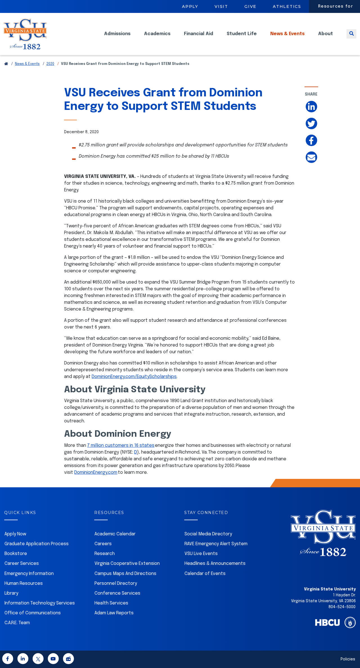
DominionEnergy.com (95, 472)
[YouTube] (53, 660)
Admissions (117, 33)
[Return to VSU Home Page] (6, 64)
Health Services (111, 603)
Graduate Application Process (36, 544)
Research (104, 553)
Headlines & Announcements (215, 563)
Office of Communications (32, 613)
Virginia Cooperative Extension (127, 563)
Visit (221, 6)
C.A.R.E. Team (17, 623)
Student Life (242, 33)
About (325, 33)
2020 (50, 64)
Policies (348, 659)
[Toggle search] (351, 34)
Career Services (21, 563)
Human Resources (23, 583)
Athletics (287, 6)
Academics (157, 33)
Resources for (335, 6)
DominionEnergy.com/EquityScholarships (134, 376)
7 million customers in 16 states (120, 445)
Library (11, 593)
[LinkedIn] (23, 660)
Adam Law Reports (114, 613)
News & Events (287, 33)
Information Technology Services (39, 603)
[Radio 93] (68, 660)
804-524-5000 (342, 607)
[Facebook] (7, 660)
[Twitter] (38, 660)
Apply (190, 6)
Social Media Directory (208, 534)
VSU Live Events (201, 553)
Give (250, 6)
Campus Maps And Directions (125, 573)
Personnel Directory (115, 583)
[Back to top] (351, 648)
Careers (103, 544)
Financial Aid (198, 33)
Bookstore (15, 553)
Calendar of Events (205, 573)
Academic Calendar (115, 534)
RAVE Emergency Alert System (216, 544)
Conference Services (117, 593)
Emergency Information (29, 573)
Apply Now (15, 534)
